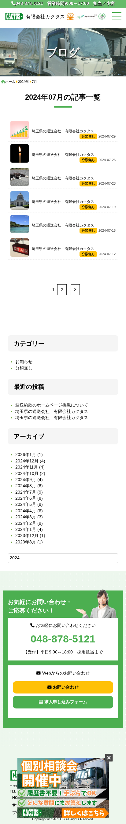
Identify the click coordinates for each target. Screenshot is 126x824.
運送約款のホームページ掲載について (51, 405)
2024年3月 (25, 517)
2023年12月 (27, 535)
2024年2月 (25, 523)
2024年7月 (25, 492)
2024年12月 (27, 461)
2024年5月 (25, 504)
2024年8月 (25, 486)
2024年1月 (25, 529)
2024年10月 (27, 473)
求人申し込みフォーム (65, 702)
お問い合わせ (66, 687)
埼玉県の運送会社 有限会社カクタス (51, 411)
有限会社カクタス (45, 16)
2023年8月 (25, 542)
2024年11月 (26, 467)
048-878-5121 (29, 3)
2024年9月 (25, 479)
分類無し (23, 368)
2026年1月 (25, 454)
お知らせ (23, 361)
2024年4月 (25, 511)
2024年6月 (25, 498)
